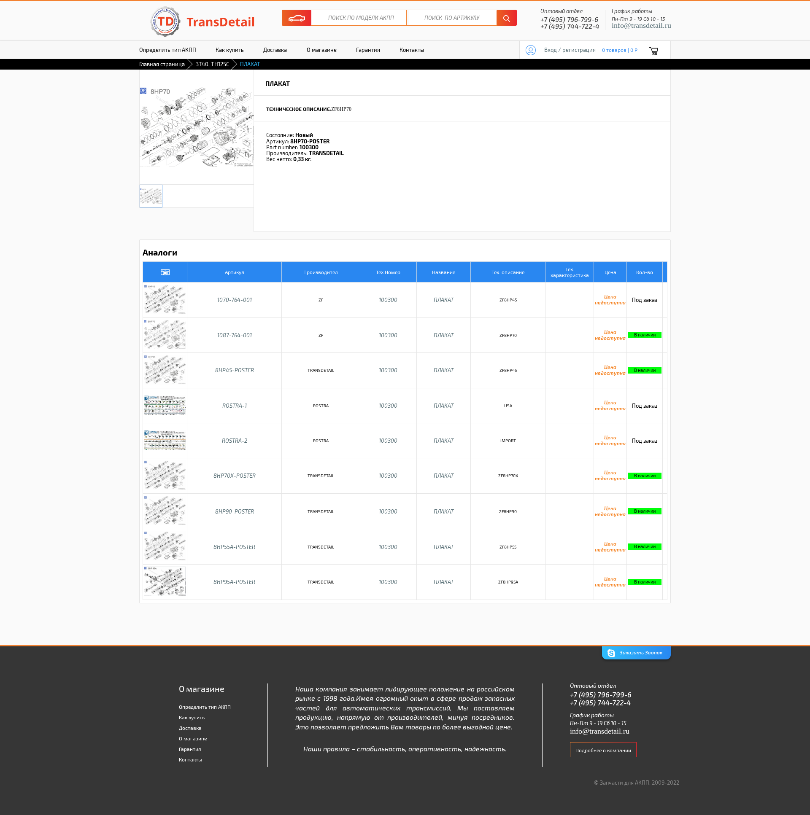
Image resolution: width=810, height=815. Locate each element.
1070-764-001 (234, 299)
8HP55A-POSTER (234, 546)
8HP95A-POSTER (234, 581)
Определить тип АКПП (167, 49)
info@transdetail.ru (641, 25)
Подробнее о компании (603, 750)
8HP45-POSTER (234, 370)
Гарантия (368, 49)
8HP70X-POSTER (234, 475)
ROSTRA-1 (234, 405)
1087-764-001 (234, 335)
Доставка (275, 49)
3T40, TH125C (212, 64)
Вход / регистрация (570, 49)
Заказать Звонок (640, 652)
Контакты (412, 49)
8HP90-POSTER (234, 511)
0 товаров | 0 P (619, 50)
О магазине (322, 49)
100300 (388, 299)
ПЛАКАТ (444, 299)
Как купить (230, 49)
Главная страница (162, 64)
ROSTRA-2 (234, 440)
